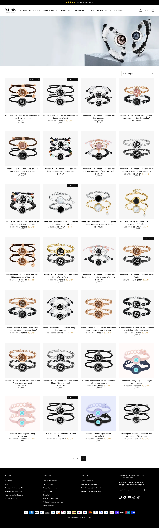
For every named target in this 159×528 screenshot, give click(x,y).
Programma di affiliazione (14, 495)
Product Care (47, 491)
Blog (6, 484)
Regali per (65, 10)
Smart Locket (50, 10)
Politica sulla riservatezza (89, 484)
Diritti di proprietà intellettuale (91, 488)
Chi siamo (118, 10)
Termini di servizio (87, 481)
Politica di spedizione (50, 498)
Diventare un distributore (13, 491)
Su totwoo (8, 481)
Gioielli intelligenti (29, 10)
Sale (92, 10)
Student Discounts (11, 498)
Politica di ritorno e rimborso (53, 502)
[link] (10, 10)
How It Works (103, 10)
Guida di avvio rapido (50, 488)
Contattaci (46, 495)
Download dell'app (49, 505)
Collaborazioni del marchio (14, 488)
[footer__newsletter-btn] (145, 490)
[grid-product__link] (22, 95)
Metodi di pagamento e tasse (91, 491)
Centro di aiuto (48, 484)
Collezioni (80, 10)
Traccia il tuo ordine (50, 481)
